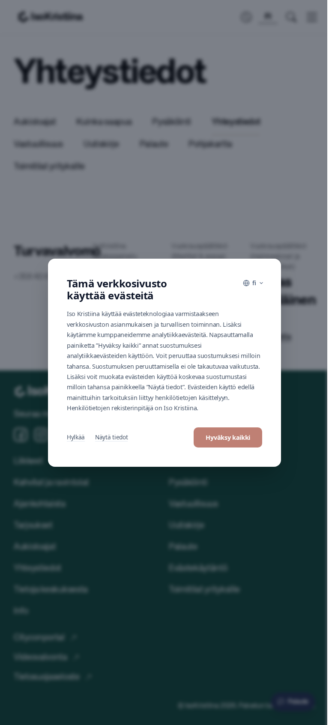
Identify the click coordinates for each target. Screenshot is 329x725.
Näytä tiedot (111, 437)
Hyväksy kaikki (228, 437)
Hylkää (76, 437)
